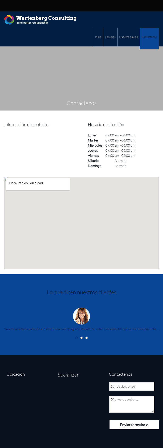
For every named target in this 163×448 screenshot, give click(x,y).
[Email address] (80, 6)
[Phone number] (73, 6)
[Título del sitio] (40, 20)
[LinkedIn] (79, 389)
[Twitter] (70, 389)
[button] (81, 316)
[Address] (86, 6)
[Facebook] (62, 389)
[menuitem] (98, 37)
